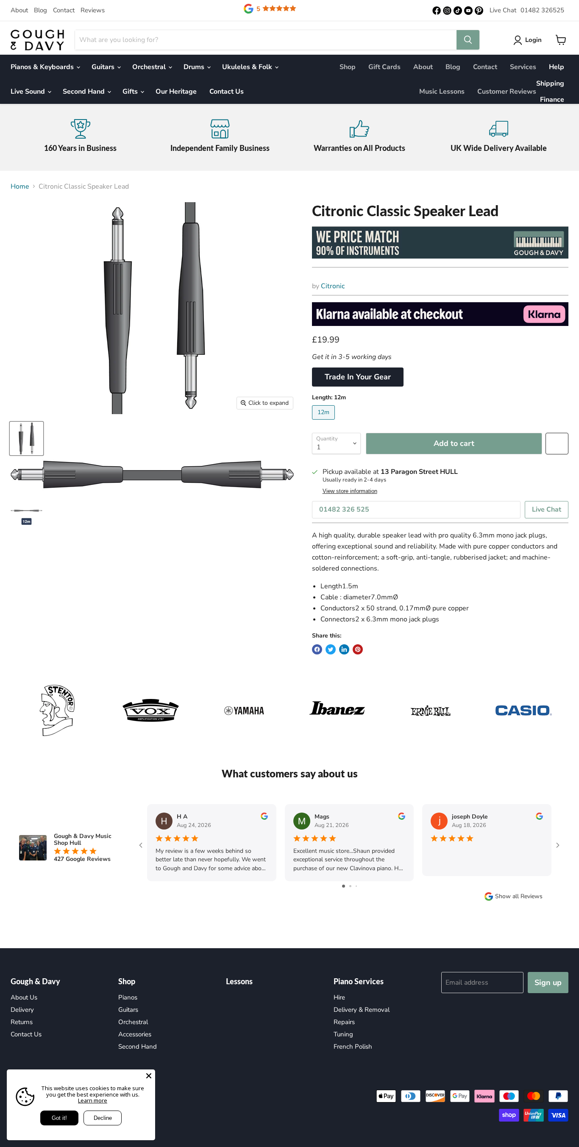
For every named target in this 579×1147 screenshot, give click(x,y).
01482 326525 (542, 10)
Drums (195, 67)
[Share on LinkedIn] (344, 649)
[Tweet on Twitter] (331, 649)
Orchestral (149, 67)
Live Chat (503, 10)
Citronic (333, 286)
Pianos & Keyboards (43, 67)
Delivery (22, 1009)
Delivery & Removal (362, 1009)
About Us (24, 997)
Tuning (343, 1034)
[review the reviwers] (264, 818)
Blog (40, 10)
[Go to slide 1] (343, 886)
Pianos (127, 997)
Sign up (548, 982)
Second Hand (84, 91)
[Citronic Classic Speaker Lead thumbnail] (26, 438)
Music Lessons (442, 91)
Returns (22, 1022)
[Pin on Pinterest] (358, 649)
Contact (64, 10)
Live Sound (29, 91)
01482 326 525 (344, 509)
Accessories (134, 1034)
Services (523, 67)
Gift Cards (384, 67)
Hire (339, 997)
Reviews (93, 10)
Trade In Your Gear (358, 377)
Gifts (130, 91)
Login (533, 40)
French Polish (353, 1046)
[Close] (149, 1076)
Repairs (344, 1022)
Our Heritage (176, 91)
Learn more (92, 1100)
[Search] (468, 40)
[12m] (324, 421)
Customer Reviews (506, 91)
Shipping (550, 83)
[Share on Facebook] (317, 649)
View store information (350, 491)
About (19, 10)
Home (20, 186)
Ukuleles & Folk (248, 67)
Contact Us (226, 91)
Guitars (104, 67)
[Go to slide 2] (350, 886)
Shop (348, 67)
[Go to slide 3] (356, 886)
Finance (552, 99)
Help (556, 67)
